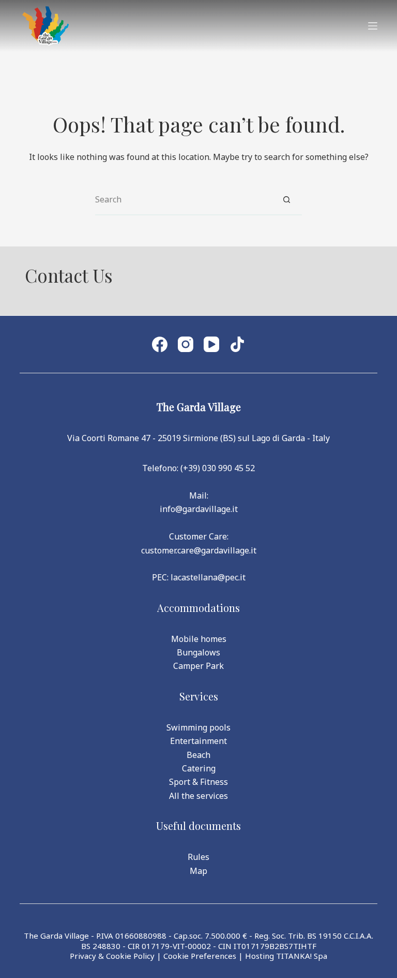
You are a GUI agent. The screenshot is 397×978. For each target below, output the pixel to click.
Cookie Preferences (199, 956)
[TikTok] (237, 344)
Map (198, 871)
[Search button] (286, 199)
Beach (198, 755)
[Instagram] (185, 344)
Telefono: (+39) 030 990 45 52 (198, 468)
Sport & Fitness (198, 781)
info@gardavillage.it (199, 509)
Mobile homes (198, 639)
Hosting (259, 956)
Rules (198, 857)
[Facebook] (159, 344)
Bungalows (198, 652)
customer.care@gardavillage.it (198, 550)
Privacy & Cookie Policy (112, 956)
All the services (198, 795)
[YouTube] (211, 344)
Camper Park (198, 666)
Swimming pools (198, 727)
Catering (199, 768)
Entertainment (198, 741)
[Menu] (372, 26)
